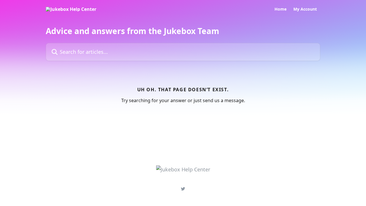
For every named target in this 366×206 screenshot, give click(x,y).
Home (280, 9)
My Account (305, 9)
